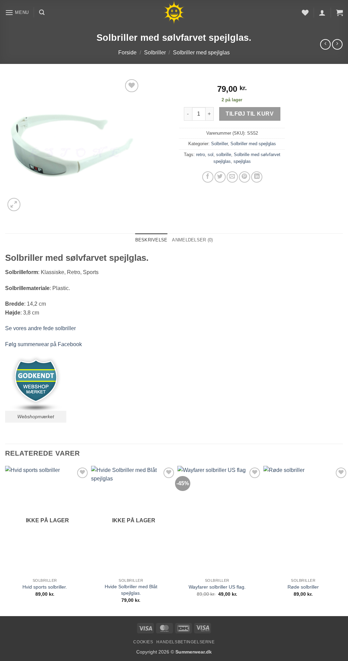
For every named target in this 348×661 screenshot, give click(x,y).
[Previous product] (337, 44)
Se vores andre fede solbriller (40, 328)
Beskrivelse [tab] (151, 239)
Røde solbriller (303, 587)
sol (210, 154)
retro (200, 154)
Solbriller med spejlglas (201, 52)
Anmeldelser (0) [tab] (192, 239)
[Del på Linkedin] (256, 177)
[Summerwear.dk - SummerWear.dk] (174, 12)
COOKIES (143, 642)
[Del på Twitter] (220, 177)
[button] (17, 12)
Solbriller (155, 52)
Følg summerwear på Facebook (43, 344)
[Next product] (325, 44)
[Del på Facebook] (207, 177)
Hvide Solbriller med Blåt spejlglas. (131, 590)
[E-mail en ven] (232, 177)
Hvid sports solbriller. (44, 587)
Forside (127, 52)
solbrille (223, 154)
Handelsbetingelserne (185, 642)
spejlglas (242, 161)
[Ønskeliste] (305, 12)
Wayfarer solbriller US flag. (217, 587)
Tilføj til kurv (250, 114)
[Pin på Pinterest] (244, 177)
